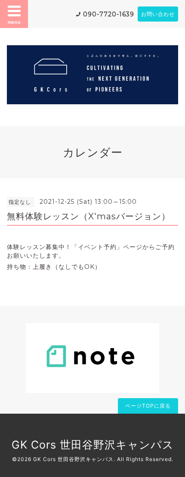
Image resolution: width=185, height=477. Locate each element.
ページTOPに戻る (148, 405)
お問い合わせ (158, 14)
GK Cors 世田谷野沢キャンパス (93, 444)
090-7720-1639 (108, 14)
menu (14, 22)
